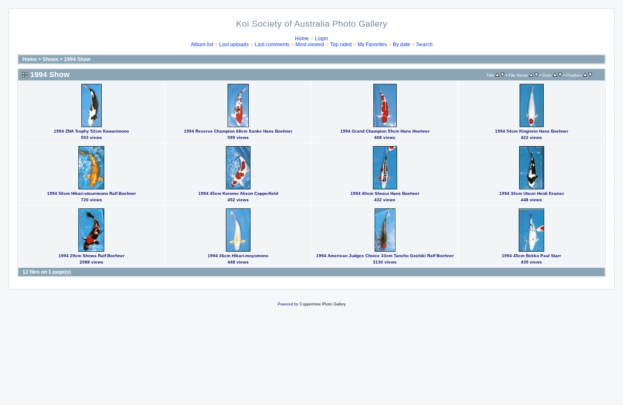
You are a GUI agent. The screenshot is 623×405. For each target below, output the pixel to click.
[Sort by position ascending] (585, 75)
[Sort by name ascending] (531, 75)
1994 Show (77, 59)
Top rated (341, 44)
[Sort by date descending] (560, 75)
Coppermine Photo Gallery (323, 304)
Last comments (272, 44)
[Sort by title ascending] (497, 75)
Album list (202, 44)
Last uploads (234, 44)
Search (424, 44)
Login (321, 39)
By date (401, 44)
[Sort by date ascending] (555, 75)
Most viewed (309, 44)
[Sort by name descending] (536, 75)
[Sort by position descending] (590, 75)
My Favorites (372, 44)
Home (302, 39)
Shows (50, 59)
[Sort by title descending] (502, 75)
